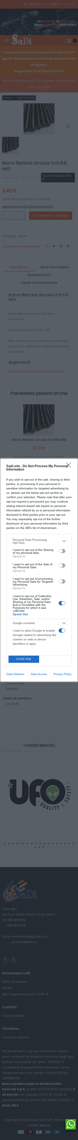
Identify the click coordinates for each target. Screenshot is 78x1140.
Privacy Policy (62, 674)
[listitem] (39, 541)
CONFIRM (23, 659)
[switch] (62, 551)
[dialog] (39, 570)
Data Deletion (15, 674)
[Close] (70, 466)
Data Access (39, 674)
